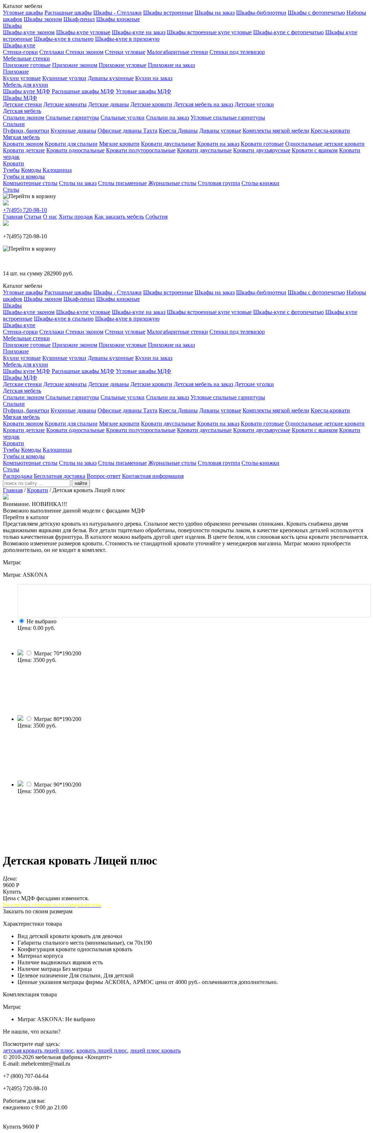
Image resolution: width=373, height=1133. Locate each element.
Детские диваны (108, 104)
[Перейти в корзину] (29, 196)
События (156, 216)
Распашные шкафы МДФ (83, 91)
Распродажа (17, 476)
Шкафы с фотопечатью (316, 12)
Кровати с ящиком (315, 150)
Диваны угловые (220, 131)
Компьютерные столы (30, 183)
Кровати (13, 163)
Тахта (150, 131)
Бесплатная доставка (59, 476)
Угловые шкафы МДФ (143, 91)
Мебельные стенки (26, 58)
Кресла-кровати (330, 131)
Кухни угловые (22, 78)
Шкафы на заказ (215, 12)
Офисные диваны (120, 131)
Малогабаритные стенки (177, 52)
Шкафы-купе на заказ (138, 32)
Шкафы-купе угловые (83, 32)
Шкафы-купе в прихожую (127, 39)
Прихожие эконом (74, 65)
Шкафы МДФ (20, 98)
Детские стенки (22, 104)
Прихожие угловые (122, 65)
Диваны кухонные (111, 78)
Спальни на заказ (167, 117)
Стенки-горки (20, 52)
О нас (50, 216)
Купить (12, 892)
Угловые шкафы (23, 12)
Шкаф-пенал (79, 19)
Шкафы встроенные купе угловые (209, 32)
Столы (11, 190)
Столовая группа (219, 183)
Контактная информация (153, 476)
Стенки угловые (125, 52)
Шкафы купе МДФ (26, 91)
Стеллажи (52, 52)
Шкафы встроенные (168, 12)
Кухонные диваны (73, 131)
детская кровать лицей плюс (38, 1050)
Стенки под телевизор (237, 52)
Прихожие (16, 71)
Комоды (31, 170)
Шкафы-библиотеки (261, 12)
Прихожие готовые (27, 65)
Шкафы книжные (118, 19)
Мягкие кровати (119, 144)
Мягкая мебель (21, 137)
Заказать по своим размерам (37, 911)
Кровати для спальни (71, 144)
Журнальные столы (172, 183)
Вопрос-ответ (104, 476)
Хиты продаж (76, 216)
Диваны (188, 131)
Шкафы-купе (19, 45)
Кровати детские (24, 150)
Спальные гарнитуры (72, 117)
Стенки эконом (84, 52)
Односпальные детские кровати (325, 144)
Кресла (168, 131)
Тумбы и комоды (24, 176)
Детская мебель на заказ (203, 104)
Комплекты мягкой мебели (276, 131)
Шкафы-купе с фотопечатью (288, 32)
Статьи (33, 216)
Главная (13, 216)
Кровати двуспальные (168, 144)
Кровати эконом (23, 144)
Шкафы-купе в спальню (64, 39)
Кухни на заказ (153, 78)
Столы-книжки (260, 183)
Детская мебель (22, 111)
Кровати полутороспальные (141, 150)
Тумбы (11, 170)
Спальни (14, 124)
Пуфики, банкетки (26, 131)
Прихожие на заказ (171, 65)
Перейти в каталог (26, 517)
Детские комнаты (65, 104)
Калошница (57, 170)
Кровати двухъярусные (261, 150)
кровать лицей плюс (101, 1050)
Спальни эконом (23, 117)
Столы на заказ (78, 183)
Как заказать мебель (119, 216)
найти (81, 483)
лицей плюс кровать (155, 1050)
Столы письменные (122, 183)
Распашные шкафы (68, 12)
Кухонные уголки (64, 78)
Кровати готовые (262, 144)
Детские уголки (254, 104)
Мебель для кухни (25, 85)
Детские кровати (151, 104)
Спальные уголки (123, 117)
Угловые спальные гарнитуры (228, 117)
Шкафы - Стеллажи (117, 12)
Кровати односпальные (75, 150)
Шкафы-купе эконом (29, 32)
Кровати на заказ (218, 144)
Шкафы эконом (43, 19)
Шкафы (12, 26)
